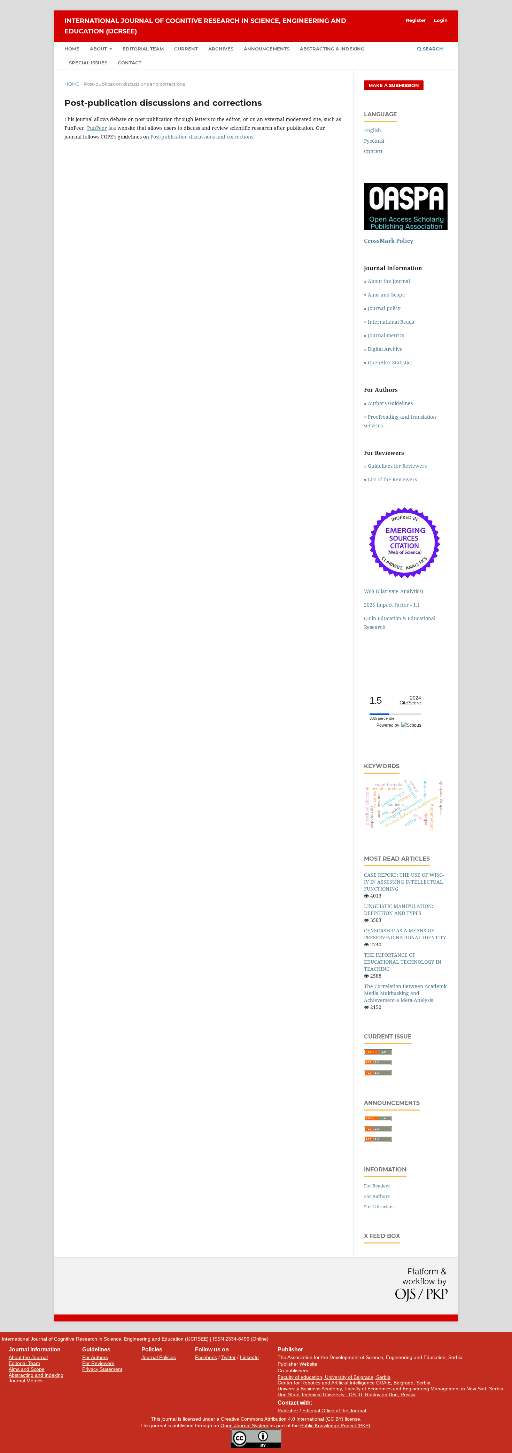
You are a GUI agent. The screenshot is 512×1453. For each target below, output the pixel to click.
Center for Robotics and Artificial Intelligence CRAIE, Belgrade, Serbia (354, 1382)
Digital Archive (385, 349)
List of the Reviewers (393, 479)
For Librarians (379, 1206)
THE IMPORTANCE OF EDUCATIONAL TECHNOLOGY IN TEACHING (402, 961)
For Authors (377, 1196)
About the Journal (389, 281)
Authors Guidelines (390, 403)
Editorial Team (143, 49)
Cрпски (373, 151)
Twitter (228, 1357)
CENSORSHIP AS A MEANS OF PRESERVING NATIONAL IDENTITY (405, 934)
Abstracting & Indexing (332, 49)
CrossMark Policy (388, 241)
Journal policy (384, 308)
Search (432, 49)
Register (416, 20)
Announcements (266, 49)
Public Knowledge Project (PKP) (335, 1425)
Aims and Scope (386, 294)
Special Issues (88, 62)
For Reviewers (98, 1363)
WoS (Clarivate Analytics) (393, 591)
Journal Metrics (25, 1380)
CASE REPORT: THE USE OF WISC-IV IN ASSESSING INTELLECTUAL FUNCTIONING (404, 881)
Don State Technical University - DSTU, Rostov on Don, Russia (347, 1394)
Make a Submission (394, 85)
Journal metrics (386, 335)
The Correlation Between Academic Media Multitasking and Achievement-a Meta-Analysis (406, 993)
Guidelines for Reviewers (397, 466)
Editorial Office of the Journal (334, 1410)
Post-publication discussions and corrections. (202, 136)
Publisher (288, 1410)
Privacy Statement (102, 1369)
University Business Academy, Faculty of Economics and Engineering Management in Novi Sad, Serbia (390, 1388)
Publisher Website (297, 1364)
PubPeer (97, 128)
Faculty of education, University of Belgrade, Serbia (334, 1377)
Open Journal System (244, 1425)
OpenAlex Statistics (390, 362)
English (372, 130)
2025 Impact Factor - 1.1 (392, 604)
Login (441, 20)
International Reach (391, 321)
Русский (374, 140)
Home (71, 49)
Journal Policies (158, 1357)
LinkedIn (249, 1357)
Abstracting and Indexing (36, 1375)
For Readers (377, 1186)
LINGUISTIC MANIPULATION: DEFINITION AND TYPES (398, 909)
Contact (129, 62)
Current (186, 49)
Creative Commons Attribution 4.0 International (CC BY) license (290, 1419)
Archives (220, 49)
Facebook (206, 1357)
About (99, 49)
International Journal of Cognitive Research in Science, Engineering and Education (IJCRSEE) (205, 26)
